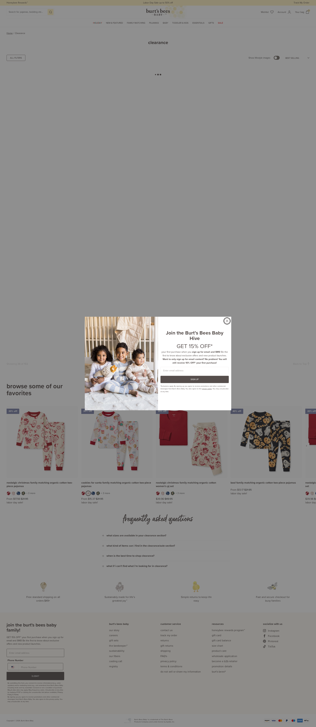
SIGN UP (195, 379)
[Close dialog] (227, 321)
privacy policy (207, 389)
